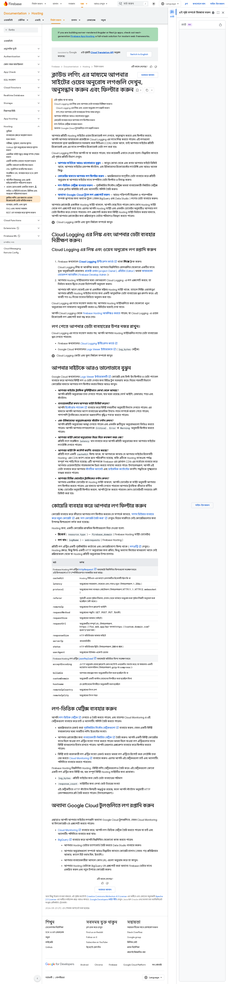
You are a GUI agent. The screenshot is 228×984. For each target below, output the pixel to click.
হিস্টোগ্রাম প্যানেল (74, 407)
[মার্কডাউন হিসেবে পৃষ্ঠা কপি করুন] (147, 90)
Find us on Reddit (94, 932)
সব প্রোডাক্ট (157, 964)
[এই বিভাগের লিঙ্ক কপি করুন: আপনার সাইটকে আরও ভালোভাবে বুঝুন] (134, 368)
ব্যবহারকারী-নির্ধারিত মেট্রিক (97, 737)
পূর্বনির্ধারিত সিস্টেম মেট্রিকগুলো (99, 727)
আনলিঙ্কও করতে (101, 313)
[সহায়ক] (151, 66)
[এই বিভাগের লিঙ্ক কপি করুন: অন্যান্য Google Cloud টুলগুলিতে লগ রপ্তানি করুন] (55, 812)
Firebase (56, 66)
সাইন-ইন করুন (217, 3)
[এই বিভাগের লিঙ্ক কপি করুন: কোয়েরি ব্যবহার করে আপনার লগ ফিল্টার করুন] (149, 506)
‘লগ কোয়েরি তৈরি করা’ (92, 518)
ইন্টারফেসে (99, 349)
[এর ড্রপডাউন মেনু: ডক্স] (87, 3)
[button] (18, 49)
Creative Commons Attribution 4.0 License (107, 896)
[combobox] (132, 4)
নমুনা (103, 20)
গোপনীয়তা (60, 977)
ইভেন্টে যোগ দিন (93, 947)
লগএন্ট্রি (134, 546)
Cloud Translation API (102, 52)
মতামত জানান (147, 75)
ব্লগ (186, 3)
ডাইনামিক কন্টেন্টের (118, 469)
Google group (134, 937)
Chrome (99, 964)
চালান (55, 3)
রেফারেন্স (91, 20)
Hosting (37, 13)
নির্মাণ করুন (37, 3)
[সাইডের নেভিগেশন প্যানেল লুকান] (37, 978)
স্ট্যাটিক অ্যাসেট (94, 469)
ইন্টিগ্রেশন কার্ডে (96, 261)
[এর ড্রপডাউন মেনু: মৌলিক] (28, 20)
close (223, 12)
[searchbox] (21, 30)
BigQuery (63, 839)
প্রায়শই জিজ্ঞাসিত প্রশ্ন (136, 952)
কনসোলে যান (199, 3)
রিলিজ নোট (132, 942)
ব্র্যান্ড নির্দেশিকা (133, 947)
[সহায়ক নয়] (155, 66)
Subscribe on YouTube (96, 942)
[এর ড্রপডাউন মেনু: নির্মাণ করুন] (46, 3)
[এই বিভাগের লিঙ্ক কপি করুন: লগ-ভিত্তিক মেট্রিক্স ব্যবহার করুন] (120, 709)
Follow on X (91, 937)
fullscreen (218, 12)
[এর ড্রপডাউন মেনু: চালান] (62, 3)
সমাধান (71, 3)
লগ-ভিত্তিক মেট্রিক (68, 717)
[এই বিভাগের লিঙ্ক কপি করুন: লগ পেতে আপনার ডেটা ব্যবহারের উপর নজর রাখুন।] (143, 327)
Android (84, 964)
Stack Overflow (134, 932)
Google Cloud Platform (134, 964)
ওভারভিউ (8, 20)
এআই (37, 20)
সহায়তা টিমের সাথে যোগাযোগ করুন (142, 927)
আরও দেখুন (99, 3)
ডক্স (82, 3)
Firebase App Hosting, (83, 36)
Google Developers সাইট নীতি (103, 899)
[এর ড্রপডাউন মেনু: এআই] (44, 20)
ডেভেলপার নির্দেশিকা (54, 927)
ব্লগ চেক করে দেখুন (94, 927)
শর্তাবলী (48, 977)
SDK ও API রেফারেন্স (54, 932)
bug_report (213, 12)
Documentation (15, 13)
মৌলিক (21, 20)
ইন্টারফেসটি (94, 376)
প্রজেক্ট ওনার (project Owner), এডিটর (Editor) (110, 271)
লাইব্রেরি (49, 942)
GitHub (48, 947)
